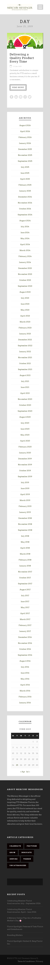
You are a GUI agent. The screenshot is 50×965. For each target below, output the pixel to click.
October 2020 (25, 405)
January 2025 (25, 191)
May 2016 (25, 679)
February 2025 (25, 185)
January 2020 (25, 453)
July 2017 (25, 596)
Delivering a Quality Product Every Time (22, 58)
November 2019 (25, 465)
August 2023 (25, 292)
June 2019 (25, 488)
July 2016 (25, 667)
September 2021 (25, 369)
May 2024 (25, 238)
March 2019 (25, 500)
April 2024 (25, 244)
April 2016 (25, 685)
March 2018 (25, 554)
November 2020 (25, 399)
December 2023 (25, 268)
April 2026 (25, 131)
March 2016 (25, 691)
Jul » (28, 772)
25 (17, 765)
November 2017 (25, 572)
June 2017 (25, 602)
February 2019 (25, 506)
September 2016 (25, 655)
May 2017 (25, 607)
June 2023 (25, 304)
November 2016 (25, 643)
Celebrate (15, 846)
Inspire (13, 859)
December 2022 (25, 340)
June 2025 (25, 173)
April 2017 (25, 613)
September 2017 (25, 584)
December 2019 (25, 459)
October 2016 (25, 649)
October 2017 (25, 578)
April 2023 (25, 316)
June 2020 (25, 429)
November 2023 (25, 274)
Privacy (39, 961)
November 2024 (25, 203)
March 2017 (25, 619)
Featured (32, 846)
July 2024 (25, 227)
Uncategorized (17, 865)
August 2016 (25, 661)
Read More (18, 87)
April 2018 (25, 548)
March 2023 (25, 322)
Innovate (26, 852)
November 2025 (25, 155)
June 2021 (25, 387)
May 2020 (25, 435)
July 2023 (25, 298)
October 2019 (25, 471)
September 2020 (25, 411)
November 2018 (25, 524)
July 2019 (25, 482)
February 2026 (25, 137)
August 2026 (25, 125)
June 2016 (25, 673)
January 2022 (25, 352)
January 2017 (25, 631)
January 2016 (25, 703)
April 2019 (25, 494)
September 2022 (25, 346)
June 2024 (25, 233)
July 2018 (25, 536)
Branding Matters (15, 935)
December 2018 (25, 518)
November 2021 (25, 358)
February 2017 (25, 625)
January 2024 (25, 262)
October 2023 (25, 280)
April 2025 (25, 179)
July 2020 (25, 423)
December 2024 (25, 197)
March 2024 (25, 250)
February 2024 (25, 256)
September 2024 (25, 215)
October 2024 (25, 209)
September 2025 (25, 161)
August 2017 (25, 590)
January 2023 (25, 334)
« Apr (22, 772)
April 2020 (25, 441)
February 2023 (25, 328)
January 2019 (25, 512)
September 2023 (25, 286)
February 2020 (25, 447)
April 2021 (25, 393)
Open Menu (40, 7)
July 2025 (25, 167)
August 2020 (25, 417)
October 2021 (25, 363)
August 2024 (25, 221)
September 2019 (25, 477)
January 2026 (25, 143)
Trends (27, 859)
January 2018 (25, 566)
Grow (12, 852)
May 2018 (25, 542)
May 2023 (25, 310)
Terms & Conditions (26, 961)
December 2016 (25, 637)
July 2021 (25, 381)
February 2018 (25, 560)
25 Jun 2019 (17, 66)
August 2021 (25, 375)
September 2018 (25, 530)
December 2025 (25, 149)
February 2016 (25, 697)
